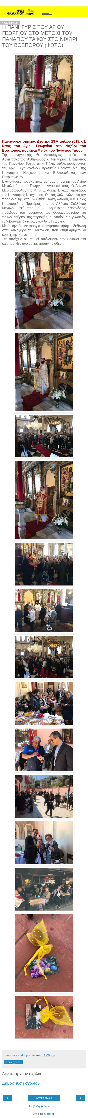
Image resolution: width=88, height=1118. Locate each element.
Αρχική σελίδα (44, 1097)
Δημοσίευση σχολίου (21, 1083)
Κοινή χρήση (13, 1062)
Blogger (49, 1113)
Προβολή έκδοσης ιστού (44, 1106)
